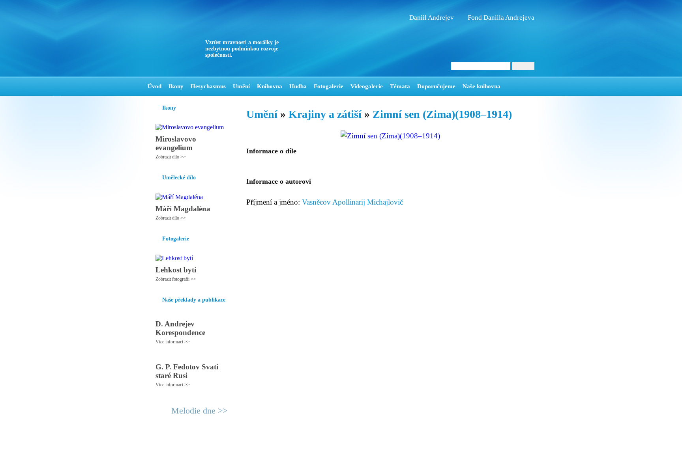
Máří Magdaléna (183, 209)
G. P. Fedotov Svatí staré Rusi (187, 371)
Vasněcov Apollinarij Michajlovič (352, 202)
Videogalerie (366, 86)
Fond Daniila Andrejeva (501, 17)
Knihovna (269, 86)
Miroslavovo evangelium (176, 143)
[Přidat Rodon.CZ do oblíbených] (527, 86)
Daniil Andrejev (431, 17)
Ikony (176, 86)
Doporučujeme (436, 86)
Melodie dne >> (199, 410)
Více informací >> (173, 342)
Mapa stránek (295, 452)
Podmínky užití (260, 452)
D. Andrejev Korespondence (180, 328)
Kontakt (323, 452)
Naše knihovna (481, 86)
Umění (241, 86)
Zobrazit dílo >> (171, 157)
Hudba (298, 86)
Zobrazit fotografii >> (176, 279)
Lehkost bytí (176, 270)
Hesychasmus (208, 86)
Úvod (154, 86)
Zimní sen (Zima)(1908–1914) (442, 114)
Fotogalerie (328, 86)
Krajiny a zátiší (325, 114)
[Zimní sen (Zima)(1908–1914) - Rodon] (197, 38)
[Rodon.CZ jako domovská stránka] (516, 86)
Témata (400, 86)
